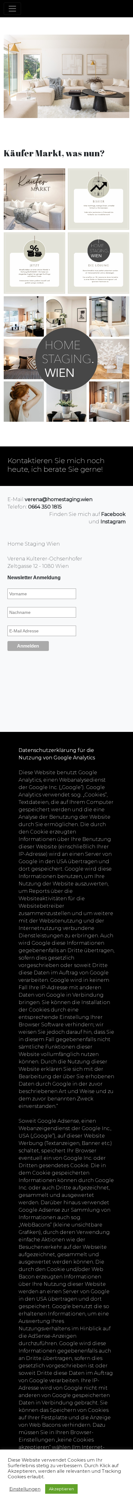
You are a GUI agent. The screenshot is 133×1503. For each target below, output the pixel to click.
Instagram (113, 522)
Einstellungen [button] (25, 1489)
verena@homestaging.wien (58, 499)
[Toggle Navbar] (12, 8)
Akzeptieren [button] (61, 1488)
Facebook (113, 514)
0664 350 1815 (45, 507)
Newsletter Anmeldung (34, 577)
